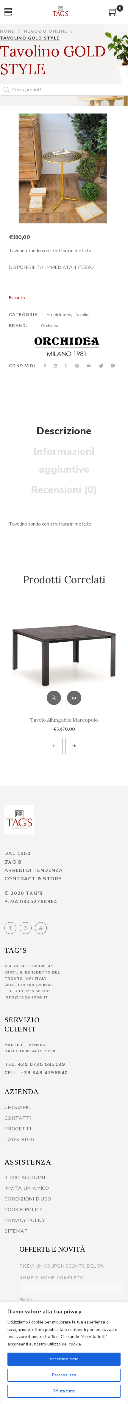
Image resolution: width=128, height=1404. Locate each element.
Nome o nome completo (51, 1278)
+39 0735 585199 (33, 991)
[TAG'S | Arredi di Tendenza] (19, 819)
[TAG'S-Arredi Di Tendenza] (60, 12)
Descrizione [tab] (64, 431)
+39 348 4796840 (35, 984)
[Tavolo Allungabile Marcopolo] (64, 656)
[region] (64, 1353)
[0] (113, 14)
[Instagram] (26, 928)
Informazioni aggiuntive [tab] (64, 460)
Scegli (74, 698)
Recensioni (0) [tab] (64, 490)
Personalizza (64, 1375)
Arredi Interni (58, 315)
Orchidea (49, 326)
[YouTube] (41, 928)
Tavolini (81, 315)
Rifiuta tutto (64, 1391)
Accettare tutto (64, 1359)
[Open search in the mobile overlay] (64, 90)
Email (26, 1300)
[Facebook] (10, 928)
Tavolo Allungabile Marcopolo (64, 720)
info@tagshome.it (26, 997)
